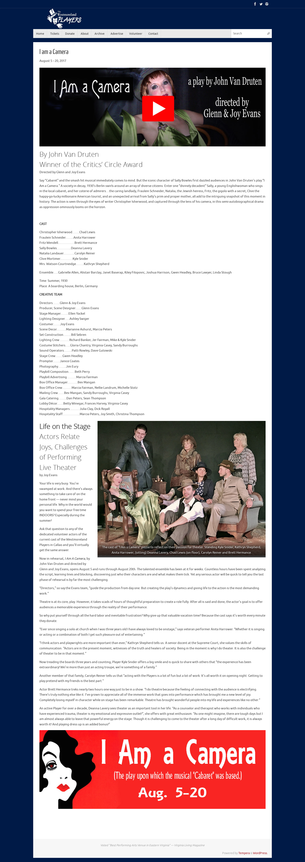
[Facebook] (255, 4)
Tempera (244, 853)
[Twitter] (261, 4)
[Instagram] (267, 4)
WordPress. (260, 853)
